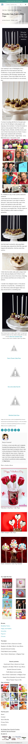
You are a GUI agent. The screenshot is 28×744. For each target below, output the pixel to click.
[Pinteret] (12, 430)
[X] (15, 430)
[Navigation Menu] (25, 4)
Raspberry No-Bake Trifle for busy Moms (12, 646)
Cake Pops (4, 10)
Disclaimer (4, 725)
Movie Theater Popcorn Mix (14, 680)
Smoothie (3, 631)
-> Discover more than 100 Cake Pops (14, 1)
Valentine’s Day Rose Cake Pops (10, 508)
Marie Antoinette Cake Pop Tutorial (11, 564)
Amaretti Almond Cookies (8, 649)
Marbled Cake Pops (14, 415)
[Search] (20, 4)
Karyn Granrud (7, 20)
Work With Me (5, 719)
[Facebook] (18, 430)
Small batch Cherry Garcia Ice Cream (11, 643)
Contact (3, 717)
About (2, 714)
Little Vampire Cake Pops (8, 532)
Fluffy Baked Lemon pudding (8, 651)
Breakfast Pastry (5, 626)
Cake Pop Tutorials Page (15, 336)
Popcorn (3, 634)
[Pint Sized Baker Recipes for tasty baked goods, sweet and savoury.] (2, 4)
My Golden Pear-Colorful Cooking (10, 729)
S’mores (3, 636)
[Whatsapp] (2, 430)
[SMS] (5, 430)
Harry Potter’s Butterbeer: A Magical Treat (12, 654)
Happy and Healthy (6, 628)
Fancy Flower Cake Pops (14, 358)
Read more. (7, 461)
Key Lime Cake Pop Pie (14, 387)
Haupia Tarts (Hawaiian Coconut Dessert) (14, 677)
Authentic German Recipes (8, 731)
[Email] (8, 430)
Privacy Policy (5, 722)
